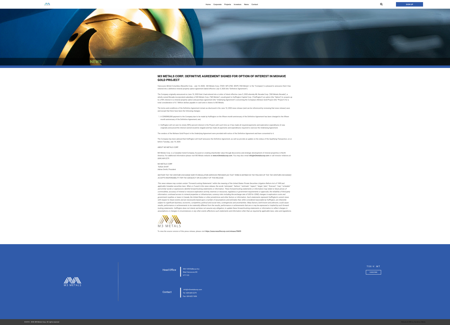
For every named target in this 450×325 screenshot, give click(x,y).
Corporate (217, 4)
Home (208, 4)
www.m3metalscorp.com (222, 156)
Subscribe (373, 272)
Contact (254, 4)
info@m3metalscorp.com (259, 156)
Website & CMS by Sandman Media (413, 322)
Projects (227, 4)
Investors (237, 4)
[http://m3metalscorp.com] (72, 281)
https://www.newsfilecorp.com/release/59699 (223, 231)
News (246, 4)
